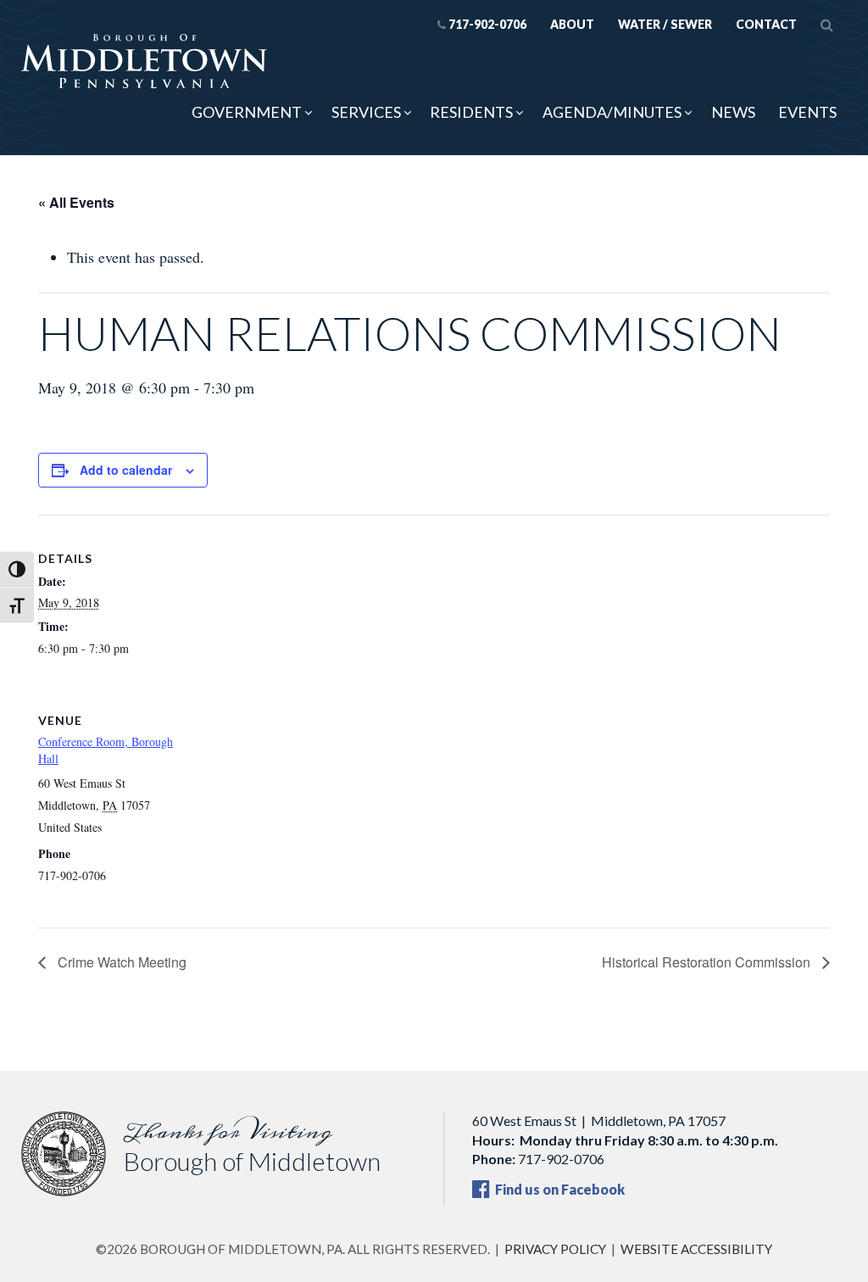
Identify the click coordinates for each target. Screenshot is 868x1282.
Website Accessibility (696, 1249)
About (572, 24)
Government (247, 112)
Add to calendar (126, 469)
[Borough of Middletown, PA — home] (144, 63)
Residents (471, 112)
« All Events (76, 202)
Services (366, 112)
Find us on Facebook (558, 1189)
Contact (766, 24)
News (733, 112)
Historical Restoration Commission (708, 962)
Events (807, 112)
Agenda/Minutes (612, 112)
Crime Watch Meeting (120, 962)
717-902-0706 (487, 24)
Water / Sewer (665, 24)
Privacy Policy (555, 1249)
